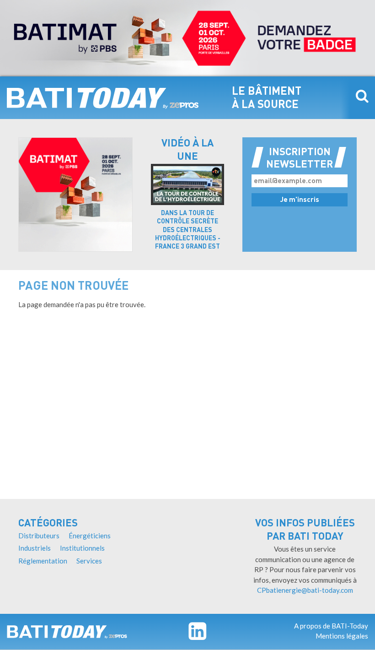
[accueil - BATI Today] (103, 98)
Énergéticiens (90, 535)
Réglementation (42, 561)
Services (89, 561)
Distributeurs (38, 535)
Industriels (34, 548)
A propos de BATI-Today (331, 626)
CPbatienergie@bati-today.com (305, 590)
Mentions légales (342, 636)
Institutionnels (82, 548)
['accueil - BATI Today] (67, 632)
